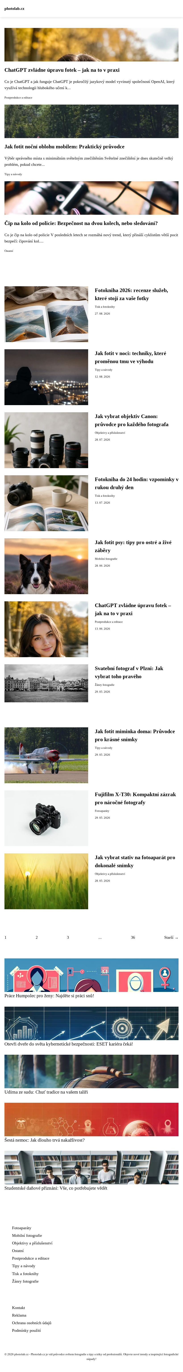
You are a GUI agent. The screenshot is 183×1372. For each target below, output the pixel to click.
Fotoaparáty (102, 810)
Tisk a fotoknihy (105, 306)
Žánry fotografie (104, 684)
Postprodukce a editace (18, 97)
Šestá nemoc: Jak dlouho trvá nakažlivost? (44, 1140)
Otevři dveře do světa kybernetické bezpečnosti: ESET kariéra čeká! (68, 1043)
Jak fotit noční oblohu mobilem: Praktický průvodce (64, 146)
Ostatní (8, 251)
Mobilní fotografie (106, 558)
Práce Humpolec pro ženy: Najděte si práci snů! (49, 995)
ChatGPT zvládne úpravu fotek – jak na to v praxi (62, 70)
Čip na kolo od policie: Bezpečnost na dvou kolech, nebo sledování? (81, 223)
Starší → (171, 937)
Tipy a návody (13, 174)
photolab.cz (14, 8)
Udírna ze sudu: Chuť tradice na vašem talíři (46, 1091)
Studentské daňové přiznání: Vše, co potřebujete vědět (55, 1188)
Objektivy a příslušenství (110, 432)
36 (133, 937)
